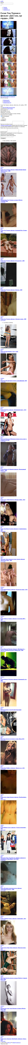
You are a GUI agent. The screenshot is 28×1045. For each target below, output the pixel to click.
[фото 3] (9, 45)
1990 (7, 107)
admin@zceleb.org (16, 1042)
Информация (6, 100)
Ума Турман (10, 108)
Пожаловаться (6, 101)
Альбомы (5, 8)
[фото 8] (9, 87)
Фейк (3, 117)
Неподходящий (5, 116)
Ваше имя (3, 127)
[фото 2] (9, 37)
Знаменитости (6, 9)
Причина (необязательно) (6, 124)
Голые (13, 107)
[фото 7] (9, 78)
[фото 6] (9, 70)
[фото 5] (9, 62)
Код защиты (13, 135)
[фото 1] (9, 28)
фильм (4, 107)
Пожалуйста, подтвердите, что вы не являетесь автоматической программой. (11, 133)
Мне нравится (4, 96)
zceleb (2, 1)
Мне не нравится (11, 96)
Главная (5, 7)
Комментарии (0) (7, 102)
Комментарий (4, 131)
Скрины (10, 107)
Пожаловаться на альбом (6, 114)
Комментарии (15, 125)
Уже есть (4, 119)
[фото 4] (9, 53)
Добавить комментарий (6, 125)
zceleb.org (9, 1042)
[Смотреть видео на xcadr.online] (9, 95)
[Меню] (1, 5)
